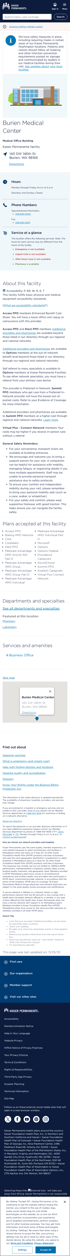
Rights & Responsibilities (18, 1069)
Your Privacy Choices (16, 1055)
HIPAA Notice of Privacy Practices (23, 1048)
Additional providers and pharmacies (26, 348)
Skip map (9, 677)
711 (16, 834)
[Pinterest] (36, 1119)
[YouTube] (26, 1119)
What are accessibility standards (24, 305)
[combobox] (27, 17)
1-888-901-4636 (34, 813)
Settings (22, 1250)
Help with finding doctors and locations (28, 767)
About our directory (12, 821)
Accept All (45, 1250)
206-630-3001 (22, 222)
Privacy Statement (44, 1243)
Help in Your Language (17, 1033)
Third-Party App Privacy (18, 1076)
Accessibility (11, 1019)
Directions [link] (16, 164)
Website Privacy (13, 1040)
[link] (29, 712)
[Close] (64, 1201)
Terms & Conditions (15, 1062)
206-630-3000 (23, 214)
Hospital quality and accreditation (24, 773)
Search (61, 16)
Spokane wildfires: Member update (26, 26)
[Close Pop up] (50, 691)
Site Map (9, 1098)
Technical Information (16, 1091)
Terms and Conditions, (21, 1243)
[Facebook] (17, 1119)
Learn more (50, 419)
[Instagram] (45, 1119)
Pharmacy (9, 621)
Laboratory (10, 627)
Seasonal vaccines (14, 755)
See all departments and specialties (31, 608)
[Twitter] (7, 1119)
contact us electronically (14, 837)
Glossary (8, 779)
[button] (37, 718)
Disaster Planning (14, 1084)
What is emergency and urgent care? (26, 761)
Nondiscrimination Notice (18, 1026)
